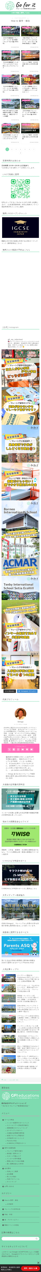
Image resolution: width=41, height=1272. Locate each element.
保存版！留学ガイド (14, 1153)
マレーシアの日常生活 (12, 1209)
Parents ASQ (12, 1141)
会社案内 (8, 1168)
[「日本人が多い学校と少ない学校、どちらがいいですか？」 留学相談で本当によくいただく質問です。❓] (20, 368)
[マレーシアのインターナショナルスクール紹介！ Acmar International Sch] (20, 557)
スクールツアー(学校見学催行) (18, 1125)
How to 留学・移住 (13, 1080)
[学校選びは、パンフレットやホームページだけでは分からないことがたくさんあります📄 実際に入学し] (20, 670)
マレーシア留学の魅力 (15, 1151)
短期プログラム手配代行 (15, 1135)
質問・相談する (29, 1268)
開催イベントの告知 (12, 1225)
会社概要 (10, 1174)
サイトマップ (11, 1182)
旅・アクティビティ (12, 1220)
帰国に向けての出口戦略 (15, 1161)
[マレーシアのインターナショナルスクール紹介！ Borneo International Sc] (20, 519)
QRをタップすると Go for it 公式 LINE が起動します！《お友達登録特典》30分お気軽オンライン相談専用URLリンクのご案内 (20, 204)
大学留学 (10, 1204)
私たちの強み (11, 1176)
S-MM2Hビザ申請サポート (16, 1143)
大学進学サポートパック (15, 1138)
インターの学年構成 (14, 1158)
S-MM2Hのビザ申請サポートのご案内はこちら (19, 888)
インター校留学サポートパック (18, 1123)
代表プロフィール (13, 1179)
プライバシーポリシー (27, 1254)
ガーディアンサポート (15, 1130)
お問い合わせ (9, 1186)
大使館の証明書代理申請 (15, 1133)
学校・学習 (8, 1214)
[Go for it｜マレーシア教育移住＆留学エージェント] (20, 9)
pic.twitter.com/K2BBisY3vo (22, 770)
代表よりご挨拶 (12, 1171)
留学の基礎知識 (10, 1148)
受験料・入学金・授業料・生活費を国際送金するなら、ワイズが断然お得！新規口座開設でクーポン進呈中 (20, 852)
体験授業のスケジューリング (17, 1128)
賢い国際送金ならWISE (15, 1164)
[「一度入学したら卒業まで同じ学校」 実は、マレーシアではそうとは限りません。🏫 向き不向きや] (20, 632)
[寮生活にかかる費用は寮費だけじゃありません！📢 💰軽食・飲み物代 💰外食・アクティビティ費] (20, 481)
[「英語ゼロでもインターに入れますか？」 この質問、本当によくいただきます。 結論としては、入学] (20, 406)
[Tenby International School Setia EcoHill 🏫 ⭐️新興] (20, 594)
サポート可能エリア (14, 1156)
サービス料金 (9, 1120)
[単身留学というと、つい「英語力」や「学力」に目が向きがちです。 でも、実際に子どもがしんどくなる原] (20, 444)
